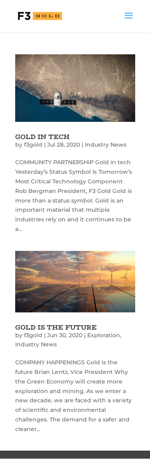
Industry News (105, 144)
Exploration (103, 335)
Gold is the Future (56, 327)
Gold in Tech (42, 137)
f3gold (33, 144)
